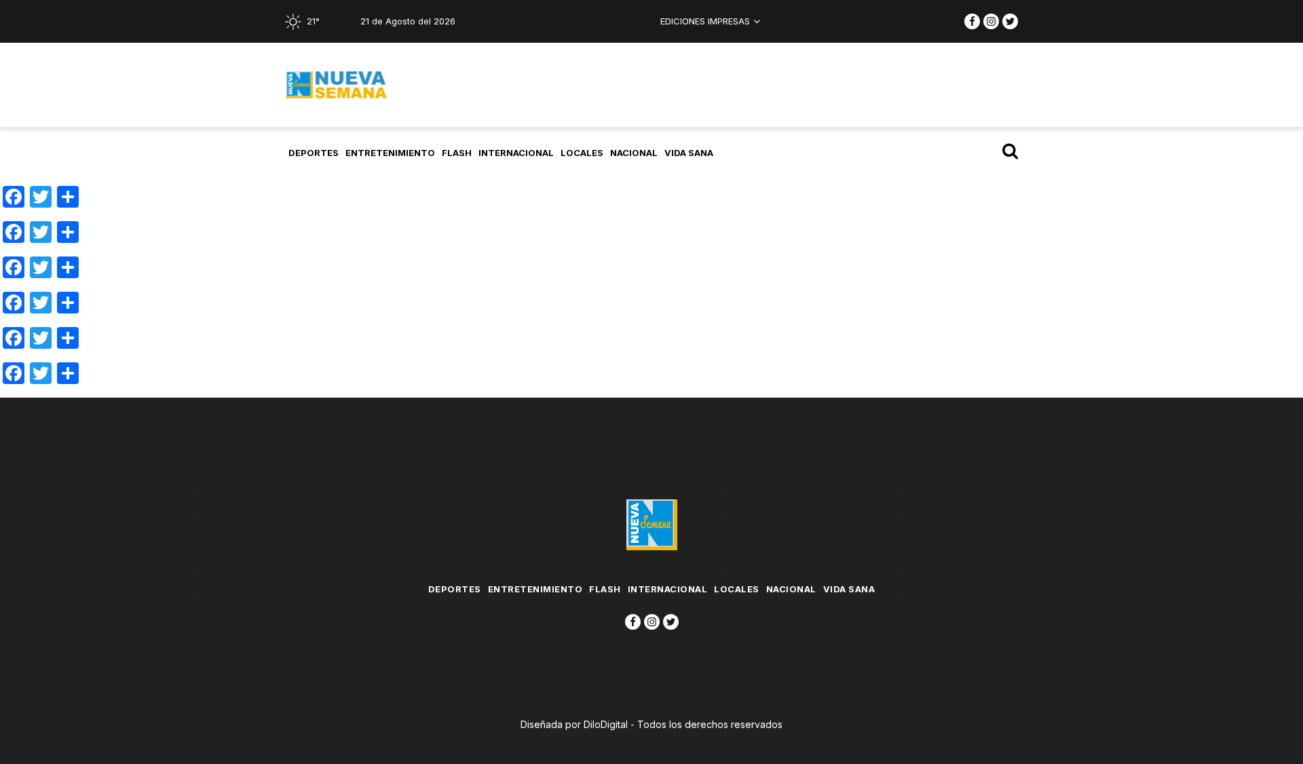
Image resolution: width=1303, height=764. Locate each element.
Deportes (313, 152)
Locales (582, 152)
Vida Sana (688, 152)
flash (457, 152)
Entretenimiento (390, 152)
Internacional (516, 152)
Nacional (634, 152)
